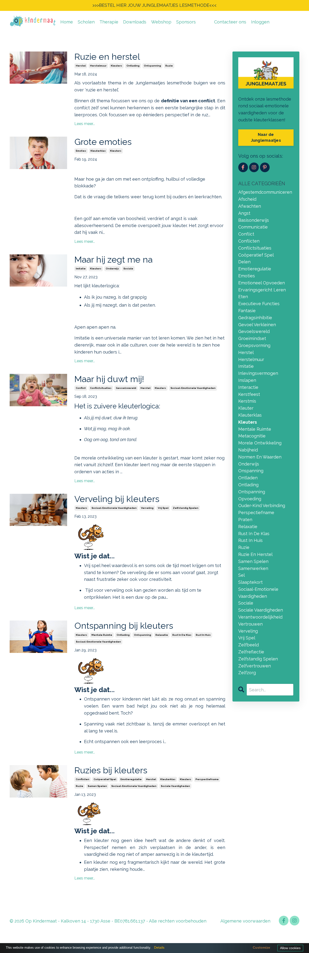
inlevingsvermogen (258, 373)
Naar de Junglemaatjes (266, 137)
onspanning (250, 470)
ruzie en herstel (255, 554)
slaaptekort (250, 582)
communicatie (253, 226)
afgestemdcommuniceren (265, 192)
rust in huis (203, 635)
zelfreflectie (251, 651)
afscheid (247, 199)
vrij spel (163, 508)
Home (66, 21)
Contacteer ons (230, 21)
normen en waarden (259, 456)
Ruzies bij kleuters (110, 770)
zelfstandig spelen (185, 508)
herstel (81, 65)
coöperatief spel (105, 779)
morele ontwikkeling (259, 442)
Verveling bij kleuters (116, 499)
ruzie (169, 65)
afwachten (249, 206)
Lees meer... (84, 123)
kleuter (245, 408)
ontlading (133, 65)
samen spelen (97, 786)
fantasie (247, 310)
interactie (248, 387)
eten (243, 296)
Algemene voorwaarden (245, 920)
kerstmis (247, 401)
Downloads (134, 21)
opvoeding (249, 498)
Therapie (108, 21)
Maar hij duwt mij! (109, 379)
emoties (81, 150)
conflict (81, 388)
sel (241, 575)
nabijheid (248, 449)
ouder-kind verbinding (261, 505)
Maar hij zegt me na (113, 259)
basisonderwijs (253, 220)
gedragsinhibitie (255, 317)
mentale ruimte (101, 635)
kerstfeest (249, 394)
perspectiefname (207, 779)
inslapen (247, 380)
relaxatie (161, 635)
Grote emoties (103, 142)
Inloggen (260, 21)
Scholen (86, 21)
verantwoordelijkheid (260, 617)
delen (244, 261)
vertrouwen (250, 624)
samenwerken (253, 568)
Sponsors (186, 21)
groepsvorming (254, 345)
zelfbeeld (248, 644)
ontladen (248, 477)
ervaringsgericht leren (262, 289)
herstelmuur (98, 65)
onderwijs (112, 268)
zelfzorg (247, 672)
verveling (147, 508)
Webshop (161, 21)
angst (244, 213)
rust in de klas (181, 635)
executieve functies (259, 303)
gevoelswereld (126, 388)
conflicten (82, 779)
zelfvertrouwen (254, 665)
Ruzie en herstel (107, 57)
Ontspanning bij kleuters (123, 626)
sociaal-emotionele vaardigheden (193, 388)
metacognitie (252, 435)
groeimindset (252, 338)
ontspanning (152, 65)
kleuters (116, 65)
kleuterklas (98, 150)
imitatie (81, 268)
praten (245, 519)
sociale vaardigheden (175, 786)
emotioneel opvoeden (261, 282)
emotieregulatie (131, 779)
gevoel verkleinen (257, 324)
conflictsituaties (101, 388)
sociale (128, 268)
